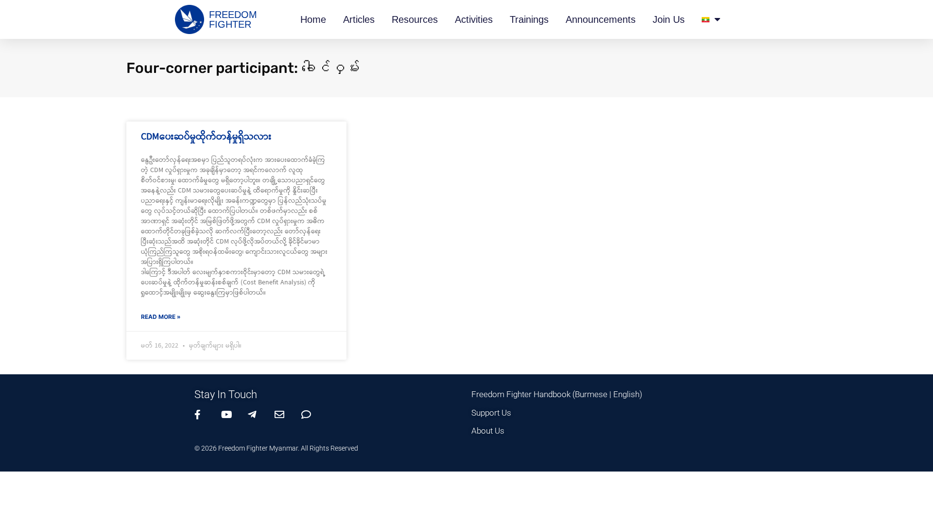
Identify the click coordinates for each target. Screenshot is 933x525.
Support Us (491, 413)
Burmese (591, 394)
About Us (487, 431)
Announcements (601, 19)
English (626, 394)
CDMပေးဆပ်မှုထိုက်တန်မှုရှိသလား (206, 136)
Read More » (161, 316)
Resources (415, 19)
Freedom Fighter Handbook (520, 394)
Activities (474, 19)
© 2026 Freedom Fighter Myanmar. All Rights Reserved (276, 448)
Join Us (669, 19)
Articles (359, 19)
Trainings (529, 19)
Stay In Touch (225, 394)
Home (313, 19)
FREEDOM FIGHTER (233, 19)
